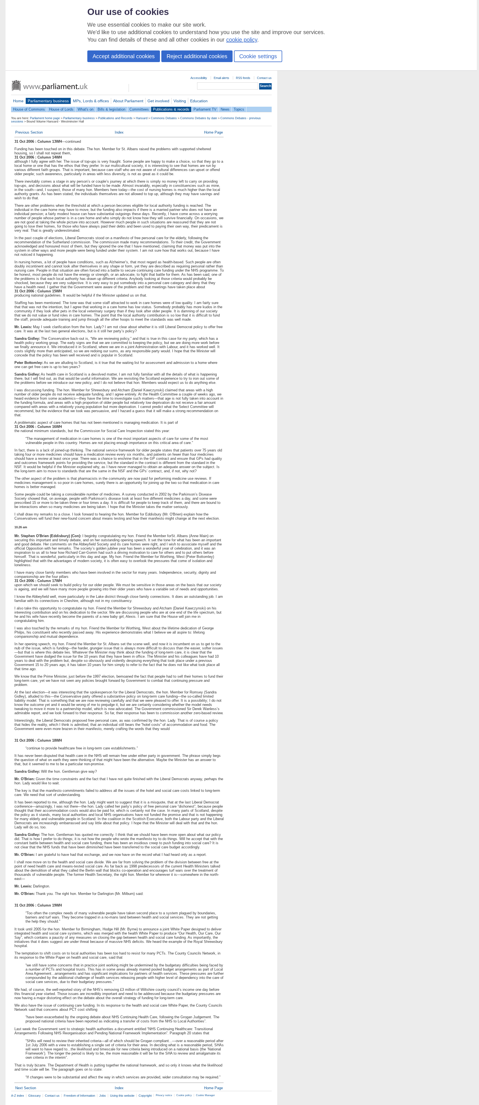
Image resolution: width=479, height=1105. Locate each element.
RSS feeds (243, 78)
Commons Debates (164, 118)
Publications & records (171, 109)
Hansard (141, 118)
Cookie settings (258, 56)
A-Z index (17, 1095)
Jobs (102, 1095)
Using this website (122, 1095)
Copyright (145, 1095)
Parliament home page (45, 118)
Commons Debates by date (198, 118)
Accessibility (198, 78)
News (225, 109)
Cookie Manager (205, 1095)
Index (119, 132)
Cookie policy (184, 1095)
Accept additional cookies (124, 56)
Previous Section (29, 132)
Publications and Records (115, 118)
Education (199, 101)
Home (18, 101)
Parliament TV (204, 109)
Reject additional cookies (197, 56)
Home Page (213, 132)
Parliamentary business (48, 101)
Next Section (25, 1088)
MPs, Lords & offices (91, 101)
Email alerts (221, 78)
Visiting (180, 101)
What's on (85, 109)
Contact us (264, 78)
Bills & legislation (111, 109)
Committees (139, 109)
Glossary (34, 1095)
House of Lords (61, 109)
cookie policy (241, 40)
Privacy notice (164, 1095)
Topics (239, 109)
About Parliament (128, 101)
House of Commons (29, 109)
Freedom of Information (79, 1095)
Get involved (158, 101)
